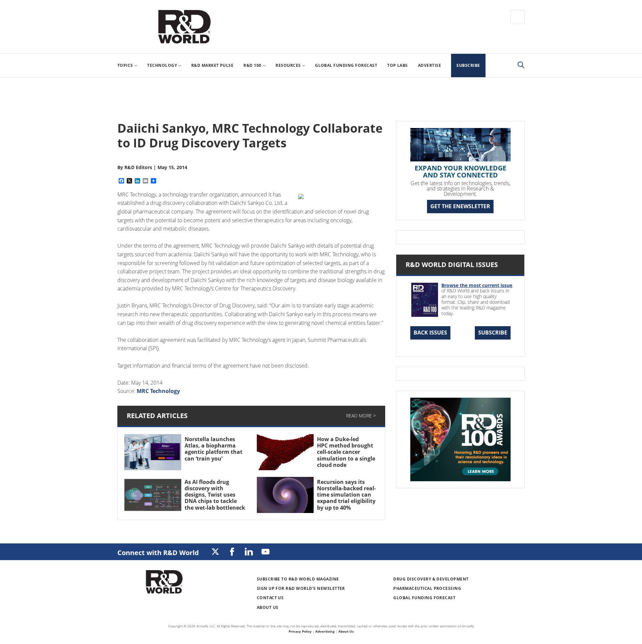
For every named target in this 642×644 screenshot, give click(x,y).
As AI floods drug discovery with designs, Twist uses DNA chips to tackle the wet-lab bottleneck (215, 494)
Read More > (361, 415)
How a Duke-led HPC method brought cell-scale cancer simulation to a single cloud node (346, 452)
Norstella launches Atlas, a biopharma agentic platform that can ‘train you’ (213, 448)
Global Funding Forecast (424, 598)
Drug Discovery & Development (430, 579)
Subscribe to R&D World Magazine (298, 579)
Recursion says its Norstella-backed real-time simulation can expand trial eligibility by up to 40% (346, 494)
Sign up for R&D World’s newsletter (301, 588)
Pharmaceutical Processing (427, 588)
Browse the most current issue (476, 285)
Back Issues (430, 332)
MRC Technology (158, 391)
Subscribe (492, 332)
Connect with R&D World (158, 552)
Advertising (325, 631)
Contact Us (270, 598)
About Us (268, 607)
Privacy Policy (300, 631)
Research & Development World (184, 26)
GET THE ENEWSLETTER (460, 206)
